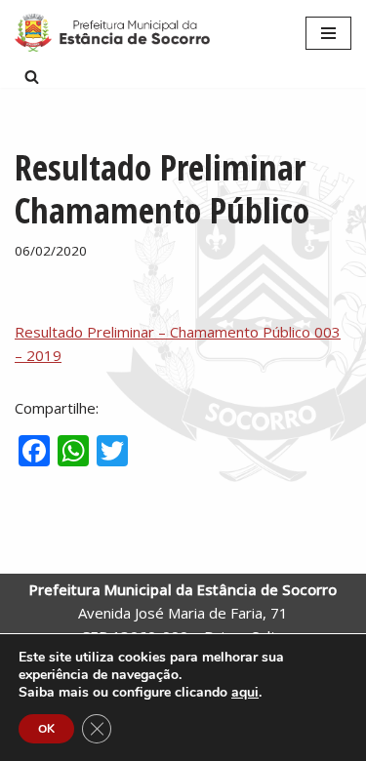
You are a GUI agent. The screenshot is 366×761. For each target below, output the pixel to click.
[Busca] (31, 76)
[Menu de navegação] (328, 33)
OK (46, 729)
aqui (245, 692)
